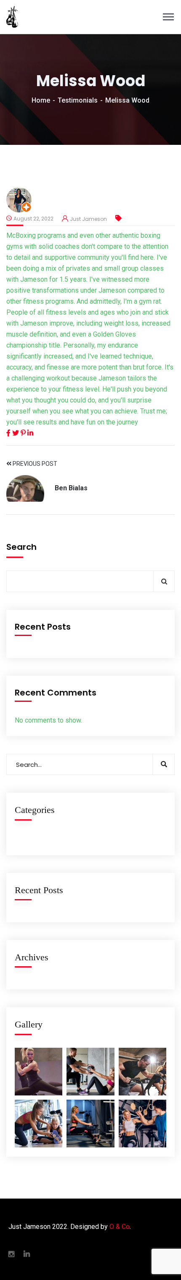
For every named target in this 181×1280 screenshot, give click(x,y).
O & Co (119, 1227)
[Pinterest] (24, 433)
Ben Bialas (71, 488)
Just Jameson (88, 219)
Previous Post (34, 463)
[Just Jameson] (12, 17)
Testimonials (78, 100)
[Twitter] (16, 433)
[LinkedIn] (30, 433)
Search (21, 547)
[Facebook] (9, 433)
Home (41, 100)
